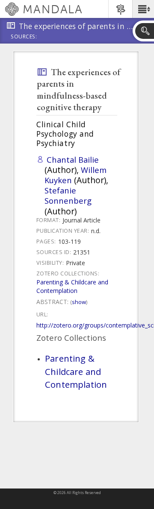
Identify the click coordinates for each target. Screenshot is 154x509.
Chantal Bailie (73, 159)
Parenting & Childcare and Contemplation (72, 286)
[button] (143, 9)
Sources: (24, 37)
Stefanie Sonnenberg (68, 195)
